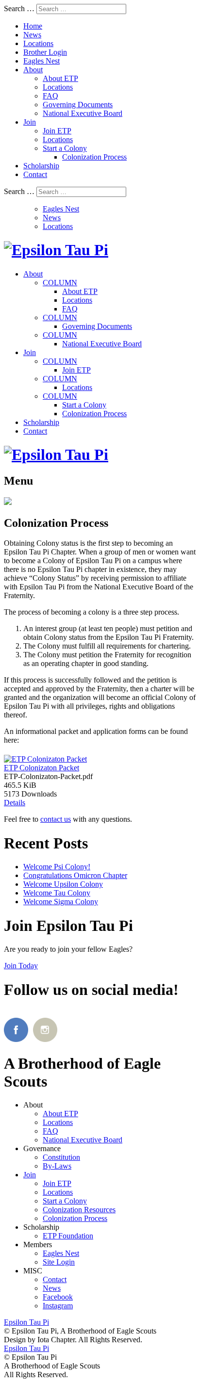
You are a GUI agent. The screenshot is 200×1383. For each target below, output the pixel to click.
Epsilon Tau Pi (26, 1348)
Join (29, 122)
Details (14, 802)
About (33, 69)
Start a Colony (65, 148)
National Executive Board (82, 113)
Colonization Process (94, 157)
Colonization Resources (79, 1209)
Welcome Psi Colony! (56, 866)
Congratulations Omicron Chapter (75, 875)
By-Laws (57, 1166)
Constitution (61, 1157)
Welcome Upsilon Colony (63, 884)
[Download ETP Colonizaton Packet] (45, 756)
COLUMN (60, 282)
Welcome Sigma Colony (60, 901)
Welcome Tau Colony (56, 893)
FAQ (50, 96)
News (32, 35)
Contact (35, 174)
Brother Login (45, 52)
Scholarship (41, 166)
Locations (38, 43)
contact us (55, 819)
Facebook (58, 1297)
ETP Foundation (68, 1236)
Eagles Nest (41, 61)
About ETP (60, 78)
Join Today (21, 965)
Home (32, 26)
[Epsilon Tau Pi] (56, 250)
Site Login (59, 1262)
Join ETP (57, 131)
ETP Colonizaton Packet (41, 768)
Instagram (58, 1306)
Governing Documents (78, 104)
